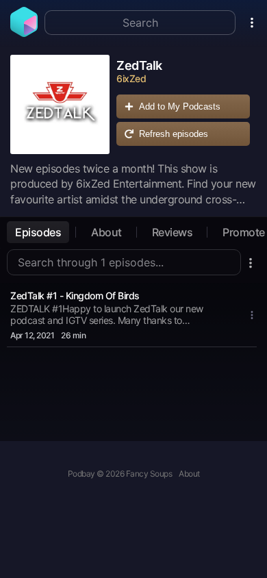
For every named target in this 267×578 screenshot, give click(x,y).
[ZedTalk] (60, 104)
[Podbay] (24, 33)
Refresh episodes (173, 134)
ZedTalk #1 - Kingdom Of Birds (75, 295)
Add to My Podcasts (179, 106)
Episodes (38, 232)
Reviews (172, 232)
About (106, 232)
